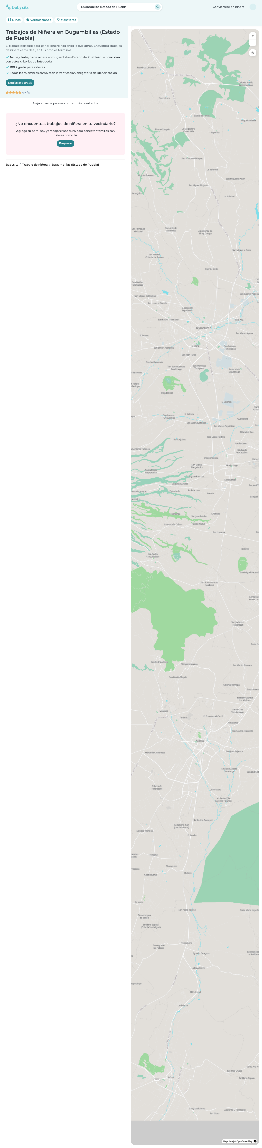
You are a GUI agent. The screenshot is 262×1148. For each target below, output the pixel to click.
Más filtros (68, 20)
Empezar (65, 143)
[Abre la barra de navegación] (253, 7)
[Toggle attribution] (255, 1141)
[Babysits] (17, 7)
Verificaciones (40, 20)
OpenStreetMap (244, 1141)
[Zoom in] (252, 35)
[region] (195, 587)
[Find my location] (252, 52)
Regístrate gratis (20, 82)
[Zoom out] (252, 42)
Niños (15, 20)
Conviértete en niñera (228, 7)
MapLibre (228, 1141)
